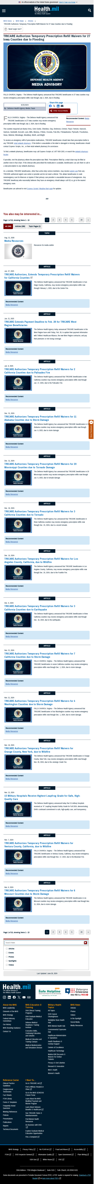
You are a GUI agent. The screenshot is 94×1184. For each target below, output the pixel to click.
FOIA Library (7, 1098)
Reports (5, 1126)
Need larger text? (15, 29)
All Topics (51, 1010)
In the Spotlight (75, 1018)
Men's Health (52, 1070)
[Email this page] (62, 106)
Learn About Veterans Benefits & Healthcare (33, 1108)
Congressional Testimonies (8, 1090)
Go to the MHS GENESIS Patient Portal (34, 1093)
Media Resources (13, 240)
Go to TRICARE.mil (32, 1083)
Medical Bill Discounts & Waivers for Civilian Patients (56, 1056)
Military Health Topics (54, 1006)
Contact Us (7, 1031)
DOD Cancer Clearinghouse (53, 1015)
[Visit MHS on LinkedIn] (9, 998)
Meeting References (10, 1112)
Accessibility (78, 1149)
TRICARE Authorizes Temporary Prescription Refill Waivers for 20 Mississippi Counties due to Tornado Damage (40, 465)
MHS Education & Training (33, 1006)
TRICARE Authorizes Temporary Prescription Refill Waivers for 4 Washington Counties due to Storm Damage (39, 702)
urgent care (74, 171)
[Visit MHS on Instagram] (4, 998)
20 (81, 220)
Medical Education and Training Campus (33, 1040)
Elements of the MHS (10, 1011)
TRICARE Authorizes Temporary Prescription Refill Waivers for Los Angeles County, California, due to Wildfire (41, 560)
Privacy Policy (28, 1149)
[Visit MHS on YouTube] (24, 998)
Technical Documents (10, 1129)
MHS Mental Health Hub (56, 1026)
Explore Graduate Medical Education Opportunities (34, 1132)
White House (47, 1159)
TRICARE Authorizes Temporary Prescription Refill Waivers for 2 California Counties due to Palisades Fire (39, 371)
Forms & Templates (10, 1102)
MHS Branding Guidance (11, 1028)
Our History (7, 1024)
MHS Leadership (9, 1008)
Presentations (8, 1118)
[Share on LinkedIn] (58, 106)
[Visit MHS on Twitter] (19, 998)
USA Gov (33, 1159)
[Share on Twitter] (54, 106)
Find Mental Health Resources (32, 1120)
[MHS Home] (18, 993)
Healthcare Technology (56, 1051)
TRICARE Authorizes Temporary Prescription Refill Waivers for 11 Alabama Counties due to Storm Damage (40, 418)
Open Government (64, 1154)
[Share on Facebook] (50, 106)
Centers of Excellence (56, 1047)
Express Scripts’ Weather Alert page (40, 188)
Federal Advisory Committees (9, 1019)
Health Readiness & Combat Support (55, 1042)
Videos (11, 965)
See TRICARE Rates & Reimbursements (33, 1114)
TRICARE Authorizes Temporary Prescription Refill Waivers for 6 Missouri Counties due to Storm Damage (39, 892)
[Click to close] (91, 422)
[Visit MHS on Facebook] (14, 998)
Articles (11, 949)
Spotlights (12, 961)
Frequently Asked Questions (9, 1107)
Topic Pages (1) (35, 226)
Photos (11, 957)
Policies (6, 1115)
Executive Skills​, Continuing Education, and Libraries (33, 1033)
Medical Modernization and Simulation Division (33, 1046)
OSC (60, 1159)
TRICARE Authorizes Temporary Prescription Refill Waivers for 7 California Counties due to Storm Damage (39, 655)
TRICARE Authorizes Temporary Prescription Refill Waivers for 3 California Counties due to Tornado (39, 513)
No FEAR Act (44, 1149)
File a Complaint (31, 1137)
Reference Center (11, 1080)
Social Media (75, 1022)
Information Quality (45, 1154)
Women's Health (54, 1073)
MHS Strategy (8, 1015)
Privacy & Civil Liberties (56, 1063)
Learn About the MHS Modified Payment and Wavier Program (33, 1101)
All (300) (8, 226)
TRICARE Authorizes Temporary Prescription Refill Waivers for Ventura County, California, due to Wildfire (38, 845)
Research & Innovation (56, 1066)
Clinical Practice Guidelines (8, 1084)
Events (11, 953)
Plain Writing (82, 1154)
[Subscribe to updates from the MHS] (28, 998)
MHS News (75, 1005)
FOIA (7, 1154)
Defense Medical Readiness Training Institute (32, 1025)
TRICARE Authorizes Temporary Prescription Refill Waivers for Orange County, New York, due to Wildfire (38, 750)
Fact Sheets (7, 1095)
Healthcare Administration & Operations (57, 1036)
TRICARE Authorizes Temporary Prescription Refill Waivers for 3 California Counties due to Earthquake (39, 608)
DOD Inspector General (23, 1154)
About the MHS (10, 1005)
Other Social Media (60, 111)
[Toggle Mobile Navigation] (4, 11)
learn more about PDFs (50, 1178)
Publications (7, 1122)
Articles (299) (20, 226)
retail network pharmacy (22, 143)
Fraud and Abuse (61, 1149)
